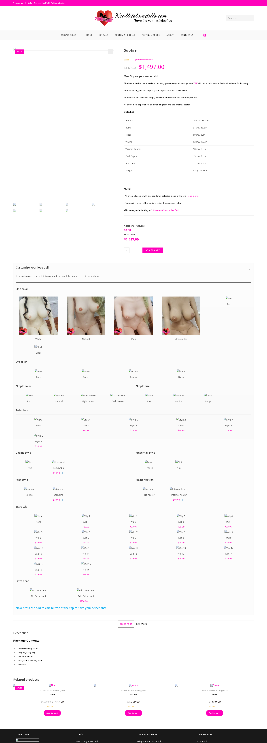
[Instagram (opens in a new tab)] (20, 17)
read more (193, 196)
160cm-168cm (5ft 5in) (56, 690)
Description (126, 624)
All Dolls (29, 3)
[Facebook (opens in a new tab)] (15, 17)
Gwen (215, 694)
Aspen (133, 694)
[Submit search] (251, 18)
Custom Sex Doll (41, 3)
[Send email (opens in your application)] (25, 17)
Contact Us (18, 3)
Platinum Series (58, 3)
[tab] (126, 624)
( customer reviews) (144, 59)
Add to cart (153, 250)
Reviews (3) (141, 624)
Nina (52, 694)
